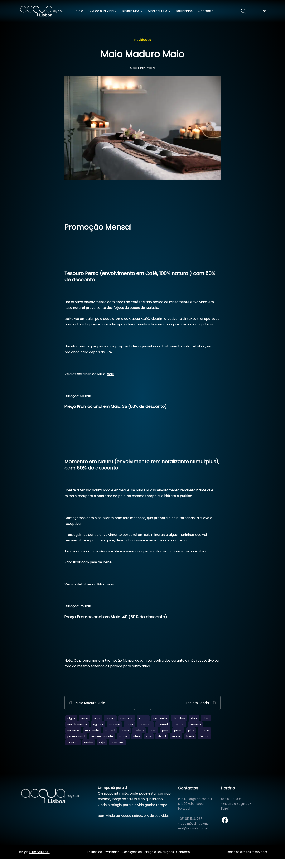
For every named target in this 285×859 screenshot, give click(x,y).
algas (71, 718)
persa (178, 730)
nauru (125, 730)
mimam (195, 724)
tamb (190, 736)
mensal (163, 724)
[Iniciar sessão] (227, 11)
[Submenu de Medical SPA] (169, 11)
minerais (73, 730)
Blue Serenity (39, 852)
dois (194, 718)
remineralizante (102, 736)
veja (102, 742)
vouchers (117, 742)
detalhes (179, 718)
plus (191, 730)
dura (206, 718)
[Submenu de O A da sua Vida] (116, 11)
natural (110, 730)
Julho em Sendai (196, 702)
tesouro (72, 742)
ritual (136, 736)
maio (129, 724)
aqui (110, 374)
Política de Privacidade (103, 852)
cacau (110, 718)
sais (149, 736)
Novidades (142, 39)
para (153, 730)
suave (176, 736)
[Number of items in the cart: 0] (264, 11)
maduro (114, 724)
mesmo (179, 724)
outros (139, 730)
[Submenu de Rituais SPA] (141, 11)
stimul (162, 736)
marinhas (145, 724)
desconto (160, 718)
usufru (88, 742)
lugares (98, 724)
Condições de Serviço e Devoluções (148, 852)
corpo (143, 718)
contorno (126, 718)
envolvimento (77, 724)
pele (165, 730)
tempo (204, 736)
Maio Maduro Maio (90, 702)
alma (84, 718)
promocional (76, 736)
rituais (123, 736)
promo (204, 730)
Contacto (183, 852)
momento (92, 730)
